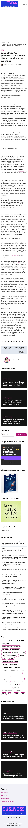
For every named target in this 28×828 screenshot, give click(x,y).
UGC (10, 693)
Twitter (18, 690)
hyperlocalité (13, 664)
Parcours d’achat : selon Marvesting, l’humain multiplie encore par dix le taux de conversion (14, 570)
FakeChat (22, 655)
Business (6, 397)
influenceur (17, 667)
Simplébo (10, 684)
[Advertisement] (14, 24)
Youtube (16, 693)
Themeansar (17, 825)
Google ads (11, 658)
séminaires (17, 687)
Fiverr (4, 658)
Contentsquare (6, 652)
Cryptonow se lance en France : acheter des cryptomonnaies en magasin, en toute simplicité (13, 564)
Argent (5, 770)
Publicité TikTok (20, 678)
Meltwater (5, 673)
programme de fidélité (8, 678)
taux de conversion (14, 255)
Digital (5, 379)
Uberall (4, 693)
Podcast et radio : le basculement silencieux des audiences (13, 617)
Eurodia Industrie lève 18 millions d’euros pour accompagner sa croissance (14, 575)
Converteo (15, 652)
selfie (22, 681)
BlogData (9, 825)
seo (3, 684)
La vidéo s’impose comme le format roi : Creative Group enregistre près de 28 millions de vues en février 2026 (14, 629)
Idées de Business (18, 360)
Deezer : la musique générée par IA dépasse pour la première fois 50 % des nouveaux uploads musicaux (13, 543)
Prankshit (14, 676)
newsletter (19, 673)
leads (22, 670)
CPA (4, 655)
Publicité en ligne (12, 732)
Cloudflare (5, 649)
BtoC (9, 643)
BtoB (4, 643)
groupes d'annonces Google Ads (10, 661)
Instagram (5, 670)
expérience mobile (12, 655)
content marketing (15, 649)
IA (2, 49)
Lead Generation (14, 670)
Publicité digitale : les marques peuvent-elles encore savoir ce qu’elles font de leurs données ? (14, 550)
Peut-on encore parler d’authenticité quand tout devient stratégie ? (13, 623)
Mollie (12, 673)
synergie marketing (7, 687)
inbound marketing (7, 667)
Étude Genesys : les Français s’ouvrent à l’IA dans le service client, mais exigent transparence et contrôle (14, 582)
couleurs (23, 652)
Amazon (5, 640)
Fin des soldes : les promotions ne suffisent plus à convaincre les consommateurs (13, 588)
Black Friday (22, 171)
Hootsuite (5, 664)
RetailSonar (14, 681)
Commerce (6, 751)
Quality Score (6, 681)
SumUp (17, 684)
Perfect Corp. (6, 676)
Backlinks (12, 640)
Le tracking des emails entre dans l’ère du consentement (13, 593)
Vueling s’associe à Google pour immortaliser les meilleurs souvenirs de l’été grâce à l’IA (13, 421)
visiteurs (20, 262)
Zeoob (23, 693)
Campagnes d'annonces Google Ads (11, 646)
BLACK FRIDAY (20, 640)
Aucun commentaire (6, 66)
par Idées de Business (9, 64)
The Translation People (8, 690)
